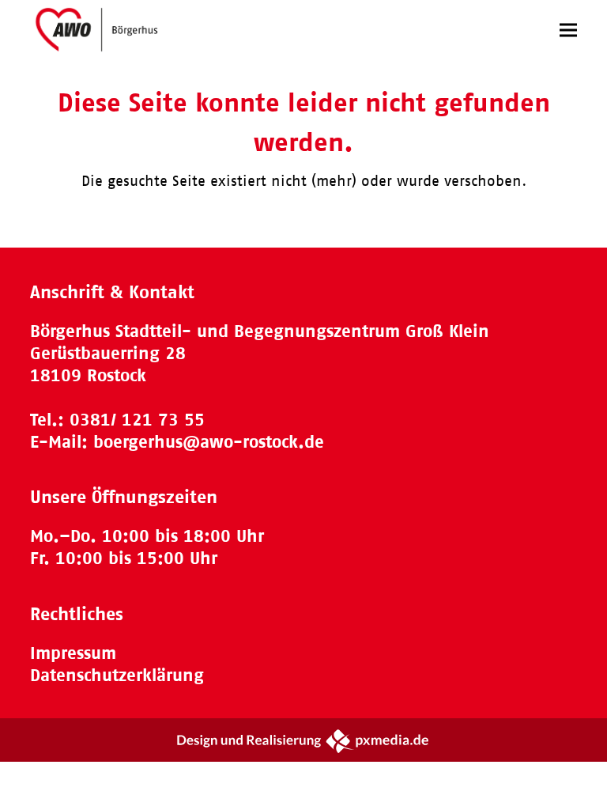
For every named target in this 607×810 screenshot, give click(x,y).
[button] (568, 29)
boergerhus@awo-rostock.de (208, 442)
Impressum (73, 653)
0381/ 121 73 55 (137, 420)
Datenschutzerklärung (117, 675)
